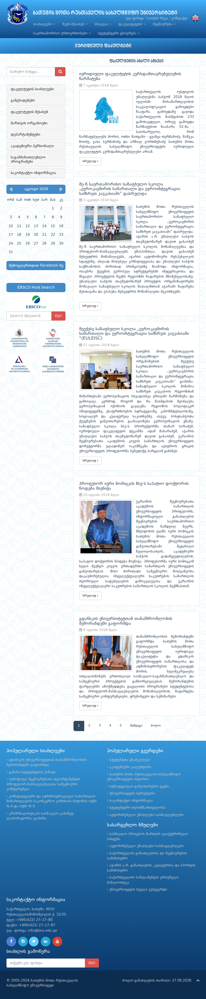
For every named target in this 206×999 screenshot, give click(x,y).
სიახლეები (43, 24)
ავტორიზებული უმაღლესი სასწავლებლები (146, 815)
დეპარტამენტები (25, 134)
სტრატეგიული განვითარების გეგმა (139, 786)
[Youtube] (57, 941)
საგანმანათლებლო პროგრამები (28, 159)
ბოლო (156, 725)
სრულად (90, 161)
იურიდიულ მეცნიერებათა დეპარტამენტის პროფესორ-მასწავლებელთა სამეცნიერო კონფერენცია (43, 784)
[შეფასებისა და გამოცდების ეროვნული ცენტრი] (19, 364)
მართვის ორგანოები (29, 123)
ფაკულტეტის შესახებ (29, 112)
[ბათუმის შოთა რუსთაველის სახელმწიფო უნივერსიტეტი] (17, 14)
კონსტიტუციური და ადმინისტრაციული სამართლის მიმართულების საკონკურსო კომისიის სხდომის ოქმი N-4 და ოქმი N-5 (51, 801)
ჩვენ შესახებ (73, 24)
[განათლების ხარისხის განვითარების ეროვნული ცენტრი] (52, 337)
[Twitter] (34, 941)
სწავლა (102, 24)
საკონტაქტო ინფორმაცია (33, 173)
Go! (58, 316)
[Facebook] (11, 941)
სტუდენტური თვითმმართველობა (137, 807)
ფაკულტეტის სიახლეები (32, 89)
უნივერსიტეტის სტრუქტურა (132, 793)
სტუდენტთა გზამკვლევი (129, 760)
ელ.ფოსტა (135, 18)
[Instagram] (23, 941)
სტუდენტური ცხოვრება (118, 33)
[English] (194, 18)
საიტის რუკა (157, 18)
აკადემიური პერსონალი (32, 146)
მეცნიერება (163, 24)
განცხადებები (23, 100)
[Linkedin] (45, 941)
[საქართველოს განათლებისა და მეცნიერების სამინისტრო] (19, 337)
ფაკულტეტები (131, 24)
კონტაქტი (179, 18)
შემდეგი (136, 725)
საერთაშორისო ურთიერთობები (61, 33)
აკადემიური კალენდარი (130, 767)
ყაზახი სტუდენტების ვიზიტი (32, 772)
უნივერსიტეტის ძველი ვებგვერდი (138, 889)
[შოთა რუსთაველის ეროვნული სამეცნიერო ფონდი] (52, 364)
